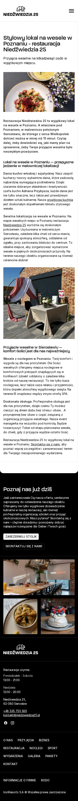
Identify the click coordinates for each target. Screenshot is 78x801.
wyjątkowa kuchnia (60, 200)
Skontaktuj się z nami (45, 444)
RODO (45, 780)
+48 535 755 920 (15, 711)
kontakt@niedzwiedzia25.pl (21, 715)
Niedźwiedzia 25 (14, 225)
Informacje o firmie (19, 780)
